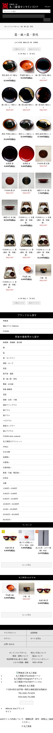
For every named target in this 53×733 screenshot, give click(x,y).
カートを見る (35, 638)
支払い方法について (38, 653)
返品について (37, 656)
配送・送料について (20, 656)
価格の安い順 (27, 42)
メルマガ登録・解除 (20, 662)
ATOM (39, 662)
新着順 (35, 42)
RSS (34, 662)
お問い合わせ (9, 644)
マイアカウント (10, 633)
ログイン (7, 638)
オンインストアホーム (11, 26)
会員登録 (33, 633)
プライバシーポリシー (40, 659)
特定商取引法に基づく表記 (17, 659)
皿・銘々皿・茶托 (27, 26)
